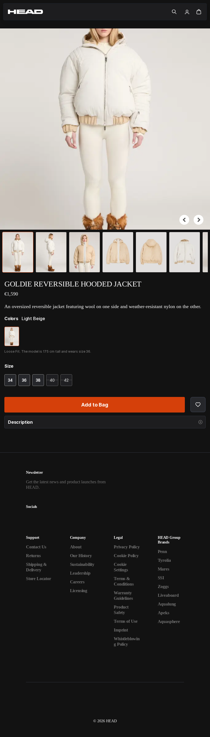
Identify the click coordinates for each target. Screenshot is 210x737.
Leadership (80, 573)
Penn (162, 551)
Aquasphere (169, 621)
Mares (163, 569)
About (75, 547)
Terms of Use (126, 621)
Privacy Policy (127, 547)
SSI (161, 577)
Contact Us (36, 547)
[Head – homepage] (87, 12)
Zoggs (163, 586)
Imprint (121, 630)
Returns (33, 555)
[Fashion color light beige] (11, 336)
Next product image (198, 220)
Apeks (163, 612)
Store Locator (38, 578)
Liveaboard (168, 595)
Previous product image (184, 220)
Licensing (78, 590)
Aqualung (167, 604)
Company (78, 538)
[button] (174, 12)
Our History (81, 555)
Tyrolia (164, 560)
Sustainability (82, 564)
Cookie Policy (126, 555)
